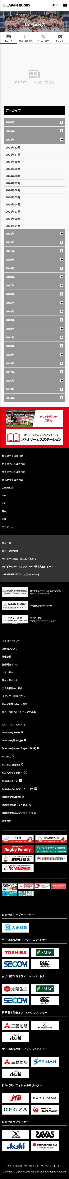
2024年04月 (13, 204)
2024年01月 (13, 226)
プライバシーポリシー (51, 1165)
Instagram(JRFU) (11, 796)
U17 (4, 519)
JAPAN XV (7, 487)
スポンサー (7, 672)
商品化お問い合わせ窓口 (14, 704)
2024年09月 (13, 169)
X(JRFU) (6, 756)
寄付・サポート (10, 680)
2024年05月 (13, 197)
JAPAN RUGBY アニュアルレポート (21, 574)
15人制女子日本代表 (12, 479)
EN (57, 5)
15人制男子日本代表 (12, 456)
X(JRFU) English (11, 764)
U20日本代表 (20, 15)
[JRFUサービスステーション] (34, 437)
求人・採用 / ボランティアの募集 (19, 712)
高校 (4, 511)
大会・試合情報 (10, 550)
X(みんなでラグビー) (12, 772)
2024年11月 (13, 154)
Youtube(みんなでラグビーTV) (18, 789)
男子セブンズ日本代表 (13, 463)
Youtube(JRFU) (10, 780)
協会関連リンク (10, 664)
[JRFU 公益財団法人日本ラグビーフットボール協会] (16, 5)
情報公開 (6, 656)
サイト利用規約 (14, 1165)
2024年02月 (13, 218)
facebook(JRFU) (11, 732)
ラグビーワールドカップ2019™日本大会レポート (27, 566)
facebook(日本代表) (12, 740)
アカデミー (7, 527)
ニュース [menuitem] (8, 40)
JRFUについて (9, 648)
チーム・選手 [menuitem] (43, 40)
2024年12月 (13, 147)
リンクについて (31, 1165)
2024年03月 (13, 211)
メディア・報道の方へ (13, 696)
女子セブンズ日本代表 (13, 471)
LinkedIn (6, 820)
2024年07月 (13, 183)
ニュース (6, 542)
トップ (5, 15)
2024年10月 (13, 162)
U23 (4, 495)
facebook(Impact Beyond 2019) (19, 748)
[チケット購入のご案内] (34, 418)
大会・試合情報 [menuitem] (26, 40)
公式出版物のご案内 (12, 688)
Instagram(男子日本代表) (15, 804)
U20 (4, 503)
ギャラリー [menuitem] (60, 40)
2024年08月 (13, 176)
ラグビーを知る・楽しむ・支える (19, 558)
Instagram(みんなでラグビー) (17, 812)
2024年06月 (13, 190)
